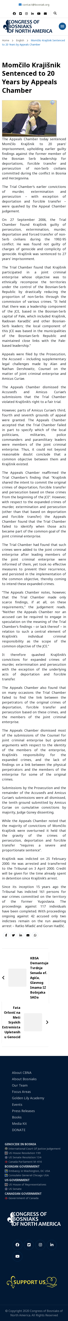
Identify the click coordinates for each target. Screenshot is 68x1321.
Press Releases (23, 1111)
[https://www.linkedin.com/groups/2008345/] (52, 1245)
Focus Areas (21, 1091)
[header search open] (55, 13)
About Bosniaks (24, 1079)
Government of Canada (23, 1198)
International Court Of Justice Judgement (35, 1148)
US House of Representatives (27, 1184)
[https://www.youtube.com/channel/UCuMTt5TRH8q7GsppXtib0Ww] (17, 1256)
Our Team (20, 1085)
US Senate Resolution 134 (25, 1157)
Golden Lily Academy (28, 1098)
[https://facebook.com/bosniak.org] (17, 1245)
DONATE (18, 1130)
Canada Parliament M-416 (25, 1161)
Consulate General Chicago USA (29, 1175)
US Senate (15, 1189)
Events (17, 1104)
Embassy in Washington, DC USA (29, 1171)
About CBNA (22, 1072)
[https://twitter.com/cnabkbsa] (29, 1245)
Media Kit (19, 1123)
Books (17, 1117)
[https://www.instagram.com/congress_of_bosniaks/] (40, 1245)
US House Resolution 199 (25, 1153)
